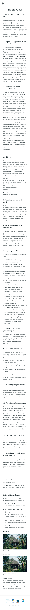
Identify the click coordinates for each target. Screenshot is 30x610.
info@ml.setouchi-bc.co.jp (9, 482)
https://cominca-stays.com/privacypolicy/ (15, 245)
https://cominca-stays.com (14, 550)
